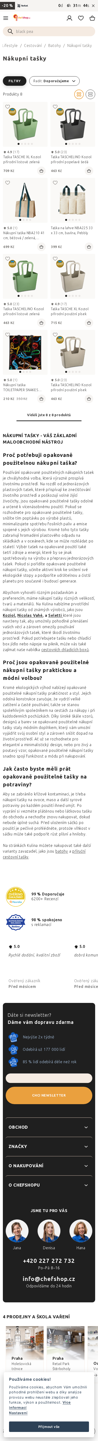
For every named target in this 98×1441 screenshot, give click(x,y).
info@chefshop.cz (49, 1278)
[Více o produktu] (25, 124)
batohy (61, 851)
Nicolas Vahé (30, 615)
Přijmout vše (49, 1427)
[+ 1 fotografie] (72, 124)
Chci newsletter (49, 1095)
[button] (49, 81)
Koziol (9, 615)
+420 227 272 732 (49, 1260)
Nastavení (18, 1413)
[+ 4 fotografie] (72, 200)
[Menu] (5, 18)
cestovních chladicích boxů (65, 649)
